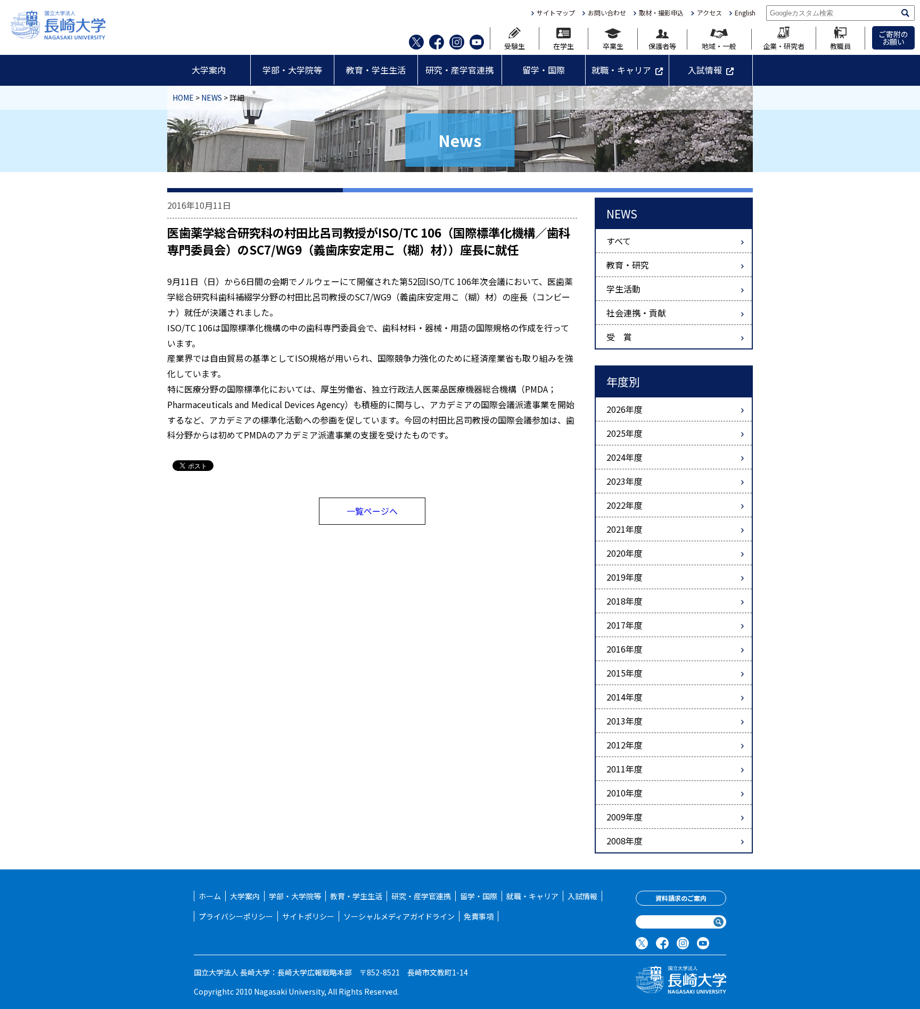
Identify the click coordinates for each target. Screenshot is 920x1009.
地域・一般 (719, 45)
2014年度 (624, 696)
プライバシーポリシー (236, 916)
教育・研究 (627, 264)
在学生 (563, 45)
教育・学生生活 (376, 69)
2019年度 (624, 577)
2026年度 (624, 409)
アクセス (709, 13)
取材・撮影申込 (661, 13)
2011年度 (624, 768)
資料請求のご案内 (681, 897)
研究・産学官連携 (459, 69)
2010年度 (624, 792)
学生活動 (623, 288)
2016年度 (624, 648)
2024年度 (624, 457)
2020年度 (624, 553)
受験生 (514, 45)
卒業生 (613, 45)
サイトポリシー (308, 916)
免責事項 (479, 916)
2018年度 (624, 601)
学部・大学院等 (292, 69)
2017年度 (624, 625)
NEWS (211, 97)
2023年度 (624, 481)
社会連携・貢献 (636, 312)
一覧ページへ (372, 510)
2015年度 (624, 672)
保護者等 (662, 45)
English (745, 13)
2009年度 (624, 816)
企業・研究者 (783, 45)
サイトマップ (556, 13)
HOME (183, 97)
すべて (618, 240)
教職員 (840, 45)
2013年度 (624, 720)
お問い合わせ (607, 13)
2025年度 (624, 433)
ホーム (210, 896)
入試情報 (705, 69)
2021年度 (624, 529)
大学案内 (209, 69)
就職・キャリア (621, 69)
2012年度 (624, 744)
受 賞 (619, 336)
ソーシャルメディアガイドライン (399, 916)
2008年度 (624, 840)
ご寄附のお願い (893, 38)
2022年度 (624, 505)
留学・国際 (543, 69)
